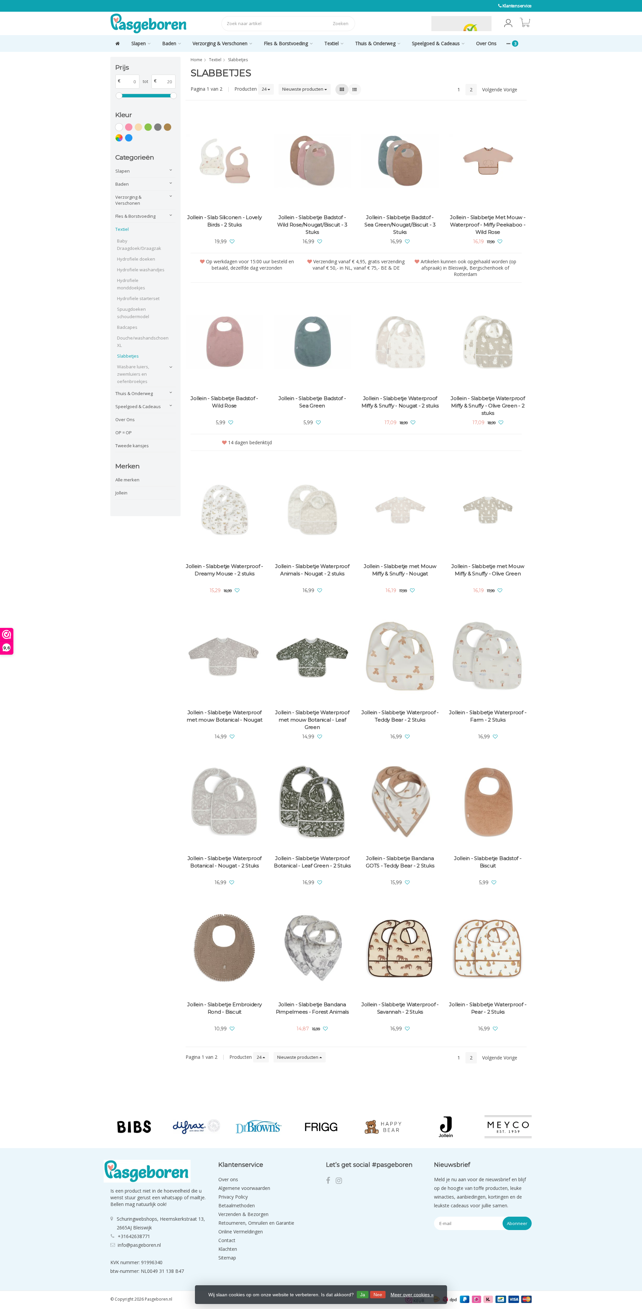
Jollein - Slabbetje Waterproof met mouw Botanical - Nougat (224, 716)
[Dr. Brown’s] (258, 1126)
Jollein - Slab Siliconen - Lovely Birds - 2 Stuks (224, 221)
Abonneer (517, 1223)
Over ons (228, 1179)
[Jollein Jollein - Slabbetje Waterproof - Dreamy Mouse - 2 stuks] (224, 510)
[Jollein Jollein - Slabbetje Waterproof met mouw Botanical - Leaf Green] (312, 656)
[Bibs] (133, 1126)
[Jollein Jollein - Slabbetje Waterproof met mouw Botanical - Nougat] (224, 656)
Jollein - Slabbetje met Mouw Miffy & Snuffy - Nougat (400, 570)
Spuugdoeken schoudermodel (133, 312)
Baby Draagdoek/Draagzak (139, 244)
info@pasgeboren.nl (139, 1245)
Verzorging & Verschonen (220, 43)
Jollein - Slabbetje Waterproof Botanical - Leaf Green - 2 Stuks (312, 862)
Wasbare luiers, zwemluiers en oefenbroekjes (133, 374)
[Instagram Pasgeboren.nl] (341, 1181)
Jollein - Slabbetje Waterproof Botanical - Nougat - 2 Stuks (225, 862)
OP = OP (123, 433)
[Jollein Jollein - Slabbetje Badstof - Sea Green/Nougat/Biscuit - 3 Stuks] (400, 161)
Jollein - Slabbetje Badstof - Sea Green (312, 402)
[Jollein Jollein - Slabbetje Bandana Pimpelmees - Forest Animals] (312, 948)
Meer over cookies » (412, 1294)
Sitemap (227, 1257)
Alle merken (127, 480)
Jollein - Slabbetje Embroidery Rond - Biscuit (224, 1008)
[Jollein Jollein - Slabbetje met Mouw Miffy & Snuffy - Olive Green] (488, 510)
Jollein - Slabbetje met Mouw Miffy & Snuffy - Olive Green (487, 570)
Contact (226, 1240)
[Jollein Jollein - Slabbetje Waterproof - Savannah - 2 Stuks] (400, 948)
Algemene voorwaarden (244, 1188)
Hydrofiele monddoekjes (131, 284)
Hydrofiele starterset (138, 298)
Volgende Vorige (499, 89)
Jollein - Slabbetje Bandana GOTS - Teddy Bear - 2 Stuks (400, 862)
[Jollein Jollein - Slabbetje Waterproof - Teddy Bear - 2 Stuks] (400, 656)
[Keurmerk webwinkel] (415, 23)
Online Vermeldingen (240, 1231)
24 (265, 89)
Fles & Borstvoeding (286, 43)
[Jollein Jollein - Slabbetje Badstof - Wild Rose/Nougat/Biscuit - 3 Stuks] (312, 161)
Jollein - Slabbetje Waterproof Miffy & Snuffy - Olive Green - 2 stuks (488, 405)
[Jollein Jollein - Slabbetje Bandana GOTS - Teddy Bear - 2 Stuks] (400, 802)
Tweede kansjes (132, 446)
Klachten (227, 1249)
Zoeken (340, 23)
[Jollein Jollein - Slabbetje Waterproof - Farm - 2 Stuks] (488, 656)
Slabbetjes (128, 356)
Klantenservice (517, 6)
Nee (377, 1294)
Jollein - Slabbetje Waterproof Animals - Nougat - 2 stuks (312, 570)
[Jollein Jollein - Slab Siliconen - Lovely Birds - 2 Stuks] (224, 161)
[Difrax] (196, 1126)
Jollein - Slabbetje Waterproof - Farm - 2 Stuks (487, 716)
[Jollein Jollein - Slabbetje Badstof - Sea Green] (312, 342)
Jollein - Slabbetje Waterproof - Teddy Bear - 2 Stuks (400, 716)
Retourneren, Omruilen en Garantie (256, 1223)
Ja (362, 1294)
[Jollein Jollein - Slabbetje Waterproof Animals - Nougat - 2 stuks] (312, 510)
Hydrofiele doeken (136, 259)
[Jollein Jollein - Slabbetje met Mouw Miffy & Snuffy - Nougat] (400, 510)
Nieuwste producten (303, 89)
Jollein (121, 493)
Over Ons (486, 43)
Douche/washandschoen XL (141, 341)
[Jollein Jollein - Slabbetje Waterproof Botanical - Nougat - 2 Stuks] (224, 802)
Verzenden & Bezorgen (243, 1214)
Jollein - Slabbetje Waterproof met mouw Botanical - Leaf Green (312, 719)
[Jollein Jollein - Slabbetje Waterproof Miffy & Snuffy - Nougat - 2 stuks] (400, 342)
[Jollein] (445, 1126)
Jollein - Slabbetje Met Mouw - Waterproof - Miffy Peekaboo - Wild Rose (488, 224)
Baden (169, 43)
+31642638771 (134, 1236)
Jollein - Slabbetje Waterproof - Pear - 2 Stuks (487, 1008)
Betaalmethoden (236, 1205)
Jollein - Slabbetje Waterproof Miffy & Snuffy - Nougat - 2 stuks (400, 402)
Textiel (331, 43)
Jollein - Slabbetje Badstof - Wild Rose (224, 402)
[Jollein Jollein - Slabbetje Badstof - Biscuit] (488, 802)
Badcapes (127, 327)
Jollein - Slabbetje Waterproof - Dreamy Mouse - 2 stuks (224, 570)
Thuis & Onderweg (375, 43)
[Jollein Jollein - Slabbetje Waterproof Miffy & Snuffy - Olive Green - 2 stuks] (488, 342)
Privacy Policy (233, 1197)
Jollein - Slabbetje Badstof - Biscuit (488, 862)
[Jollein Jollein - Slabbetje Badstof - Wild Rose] (224, 342)
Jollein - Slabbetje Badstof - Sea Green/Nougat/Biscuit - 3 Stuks (400, 224)
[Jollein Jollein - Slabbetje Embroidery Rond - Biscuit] (224, 948)
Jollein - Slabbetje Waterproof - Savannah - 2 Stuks (400, 1008)
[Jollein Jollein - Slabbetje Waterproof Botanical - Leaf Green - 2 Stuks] (312, 802)
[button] (508, 23)
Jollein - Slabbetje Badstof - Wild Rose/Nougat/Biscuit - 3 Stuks (312, 224)
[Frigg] (321, 1126)
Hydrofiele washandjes (141, 270)
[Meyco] (508, 1126)
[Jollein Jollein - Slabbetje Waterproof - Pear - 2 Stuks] (488, 948)
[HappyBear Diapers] (383, 1126)
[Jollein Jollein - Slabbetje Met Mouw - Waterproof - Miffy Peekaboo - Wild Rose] (488, 161)
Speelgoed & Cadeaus (436, 43)
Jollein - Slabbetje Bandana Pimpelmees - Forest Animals (312, 1008)
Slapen (138, 43)
